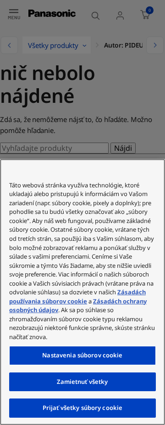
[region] (82, 292)
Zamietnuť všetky (82, 381)
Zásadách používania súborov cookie (77, 296)
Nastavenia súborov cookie (82, 355)
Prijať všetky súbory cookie (83, 408)
